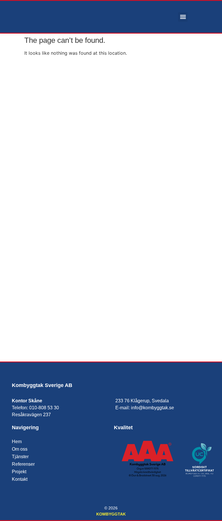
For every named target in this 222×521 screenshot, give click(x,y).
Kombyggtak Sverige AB (42, 385)
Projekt (19, 471)
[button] (183, 17)
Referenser (23, 464)
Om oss (19, 449)
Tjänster (20, 456)
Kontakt (19, 479)
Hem (17, 441)
